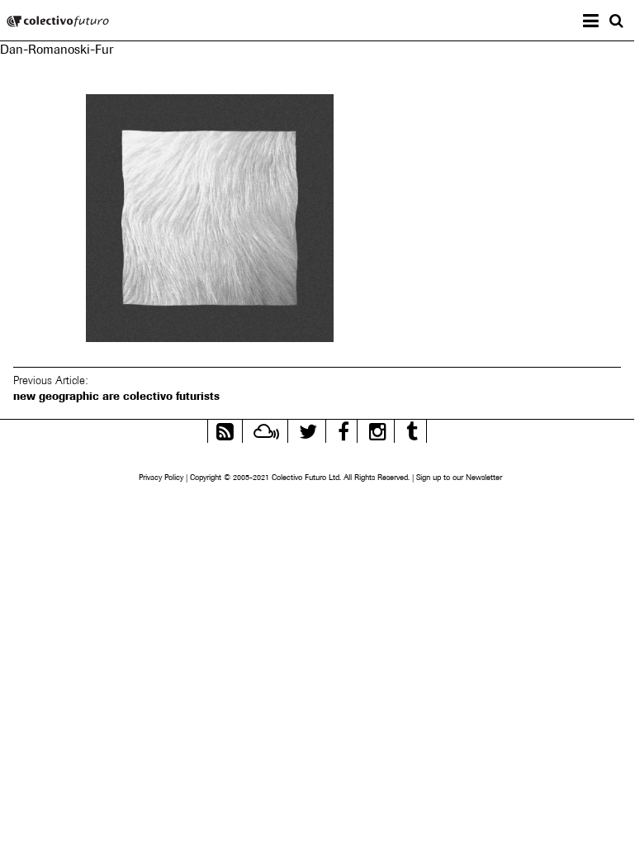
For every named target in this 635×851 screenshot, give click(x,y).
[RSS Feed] (225, 429)
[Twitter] (308, 429)
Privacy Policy (161, 477)
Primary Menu (604, 23)
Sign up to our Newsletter (459, 477)
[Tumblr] (412, 429)
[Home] (58, 23)
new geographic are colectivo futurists (116, 395)
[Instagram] (377, 429)
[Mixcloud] (266, 429)
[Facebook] (343, 429)
